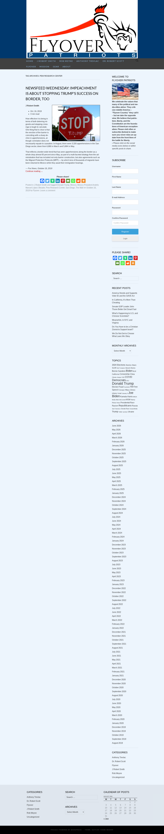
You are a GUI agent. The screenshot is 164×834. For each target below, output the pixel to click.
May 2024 (116, 525)
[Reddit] (78, 180)
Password (116, 208)
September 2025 (119, 461)
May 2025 (116, 477)
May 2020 (116, 707)
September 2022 (119, 600)
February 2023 (118, 580)
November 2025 (119, 453)
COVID (128, 377)
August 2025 (117, 465)
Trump (115, 411)
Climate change (116, 377)
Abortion (128, 365)
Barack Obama (130, 368)
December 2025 (119, 449)
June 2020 (116, 703)
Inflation (114, 393)
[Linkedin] (57, 180)
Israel (119, 393)
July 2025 (116, 469)
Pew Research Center (55, 188)
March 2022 (117, 620)
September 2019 (119, 739)
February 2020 (118, 719)
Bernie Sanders (118, 371)
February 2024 (118, 537)
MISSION (44, 66)
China (132, 374)
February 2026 (118, 442)
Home (29, 61)
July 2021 (116, 652)
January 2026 (118, 446)
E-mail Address (118, 197)
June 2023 (116, 568)
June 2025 (116, 473)
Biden (129, 370)
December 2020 (119, 679)
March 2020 (117, 715)
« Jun (106, 819)
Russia (135, 406)
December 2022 (119, 588)
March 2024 (117, 533)
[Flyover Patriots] (82, 29)
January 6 (125, 393)
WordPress (76, 830)
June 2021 (116, 656)
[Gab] (52, 180)
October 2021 (118, 640)
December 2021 (119, 632)
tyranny (125, 412)
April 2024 (116, 529)
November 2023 (119, 549)
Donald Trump (63, 185)
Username (116, 166)
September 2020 (119, 691)
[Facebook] (42, 180)
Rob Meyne (66, 61)
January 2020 (118, 723)
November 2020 (119, 683)
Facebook (127, 387)
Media (113, 399)
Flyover (31, 66)
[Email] (68, 180)
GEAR (56, 66)
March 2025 (117, 485)
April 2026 (116, 434)
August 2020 (117, 695)
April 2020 (116, 711)
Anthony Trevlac (87, 61)
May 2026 (116, 430)
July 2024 (116, 517)
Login (125, 238)
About (67, 66)
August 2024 (117, 513)
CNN (122, 377)
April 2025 (116, 481)
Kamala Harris (126, 396)
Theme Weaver (106, 830)
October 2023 (118, 553)
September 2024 (119, 509)
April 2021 (116, 664)
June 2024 (116, 521)
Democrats (119, 380)
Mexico (73, 185)
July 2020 (116, 699)
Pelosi (118, 402)
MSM (128, 400)
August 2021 (117, 648)
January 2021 (118, 676)
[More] (83, 180)
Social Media (133, 408)
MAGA (135, 396)
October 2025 (118, 457)
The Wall (79, 188)
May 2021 (116, 660)
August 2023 (117, 561)
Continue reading (34, 171)
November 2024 (119, 501)
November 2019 (119, 731)
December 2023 (119, 545)
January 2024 (118, 541)
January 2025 (118, 493)
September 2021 (119, 644)
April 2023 (116, 576)
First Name (116, 177)
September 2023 (119, 557)
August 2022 (117, 604)
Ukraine (131, 412)
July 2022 (116, 608)
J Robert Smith (46, 61)
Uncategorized (118, 777)
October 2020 (118, 687)
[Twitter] (47, 180)
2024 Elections (118, 365)
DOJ (127, 380)
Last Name (116, 187)
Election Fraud (117, 387)
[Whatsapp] (73, 180)
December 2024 (119, 497)
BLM (134, 371)
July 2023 (116, 564)
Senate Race (125, 409)
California (115, 374)
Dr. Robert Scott (113, 61)
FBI (131, 387)
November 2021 (119, 636)
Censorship (125, 374)
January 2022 (118, 628)
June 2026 (116, 426)
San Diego (70, 188)
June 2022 (116, 612)
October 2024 (118, 505)
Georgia (121, 390)
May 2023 (116, 572)
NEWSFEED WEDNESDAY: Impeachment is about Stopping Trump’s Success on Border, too (62, 93)
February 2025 (118, 489)
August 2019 (117, 743)
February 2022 (118, 624)
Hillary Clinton (130, 390)
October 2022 (118, 596)
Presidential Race (127, 403)
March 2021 (117, 668)
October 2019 (118, 735)
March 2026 (117, 438)
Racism (115, 406)
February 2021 (118, 672)
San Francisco (116, 408)
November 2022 (119, 592)
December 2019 (119, 727)
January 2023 (118, 584)
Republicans (125, 405)
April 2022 (116, 616)
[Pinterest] (63, 180)
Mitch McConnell (121, 399)
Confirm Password (120, 218)
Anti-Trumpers (121, 368)
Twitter (120, 412)
